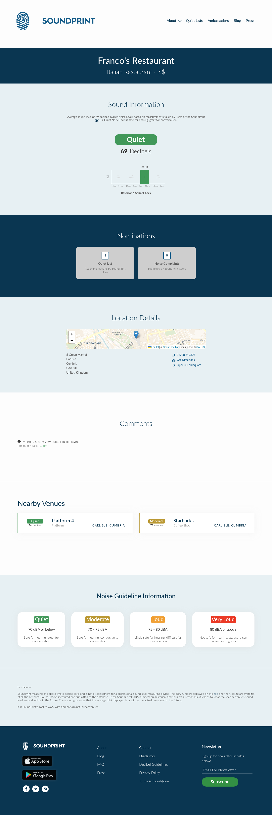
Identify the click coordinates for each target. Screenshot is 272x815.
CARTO (200, 347)
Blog (237, 21)
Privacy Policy (149, 773)
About (172, 21)
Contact (145, 748)
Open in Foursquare (189, 365)
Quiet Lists (194, 21)
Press (250, 21)
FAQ (100, 764)
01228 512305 (186, 355)
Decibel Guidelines (153, 764)
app (97, 120)
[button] (136, 335)
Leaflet (155, 347)
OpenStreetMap (171, 347)
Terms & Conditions (154, 781)
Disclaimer (147, 756)
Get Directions (186, 360)
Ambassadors (218, 21)
